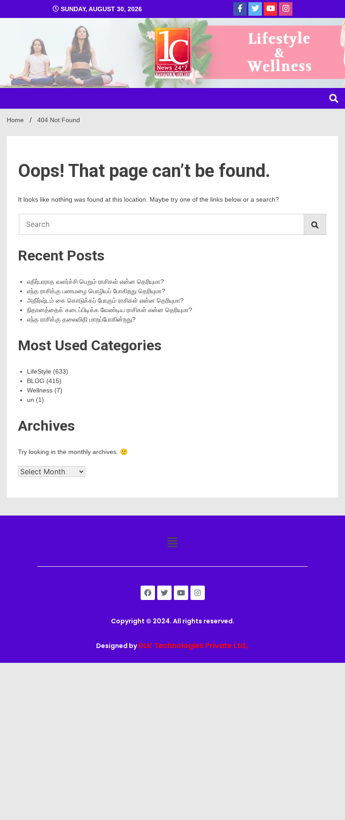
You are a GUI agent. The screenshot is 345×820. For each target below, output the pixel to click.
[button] (172, 542)
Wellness (40, 390)
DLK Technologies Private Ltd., (193, 645)
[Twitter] (164, 593)
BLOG (35, 380)
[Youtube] (181, 593)
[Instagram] (197, 593)
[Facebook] (148, 593)
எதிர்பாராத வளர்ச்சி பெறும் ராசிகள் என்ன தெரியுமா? (95, 281)
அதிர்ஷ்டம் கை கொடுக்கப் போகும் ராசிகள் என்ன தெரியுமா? (105, 300)
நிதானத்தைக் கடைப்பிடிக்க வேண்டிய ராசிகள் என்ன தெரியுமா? (109, 309)
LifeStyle (39, 371)
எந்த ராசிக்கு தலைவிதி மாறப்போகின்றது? (81, 319)
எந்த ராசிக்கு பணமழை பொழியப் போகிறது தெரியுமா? (96, 291)
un (30, 399)
